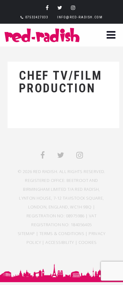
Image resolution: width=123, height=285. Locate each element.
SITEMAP (26, 233)
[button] (111, 35)
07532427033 (36, 17)
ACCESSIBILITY (59, 242)
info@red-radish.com (79, 17)
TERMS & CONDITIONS (61, 233)
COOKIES (88, 242)
